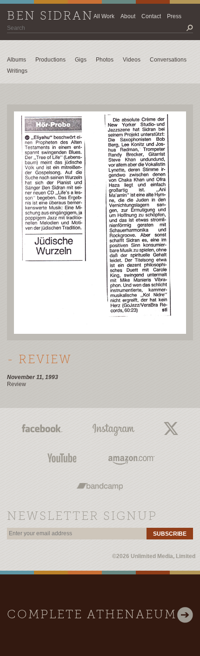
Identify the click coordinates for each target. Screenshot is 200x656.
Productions (50, 59)
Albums (16, 59)
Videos (131, 59)
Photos (104, 59)
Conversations (168, 59)
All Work (103, 16)
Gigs (81, 59)
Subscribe (170, 534)
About (127, 16)
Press (174, 16)
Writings (17, 71)
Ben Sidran (50, 16)
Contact (151, 16)
